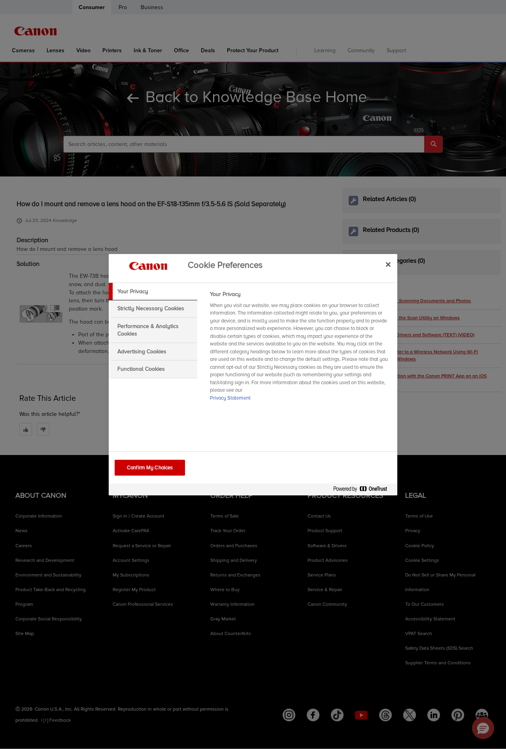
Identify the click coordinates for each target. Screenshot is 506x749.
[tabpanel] (300, 348)
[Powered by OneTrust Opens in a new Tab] (363, 490)
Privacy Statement (230, 398)
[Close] (388, 264)
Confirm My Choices (150, 468)
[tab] (153, 291)
